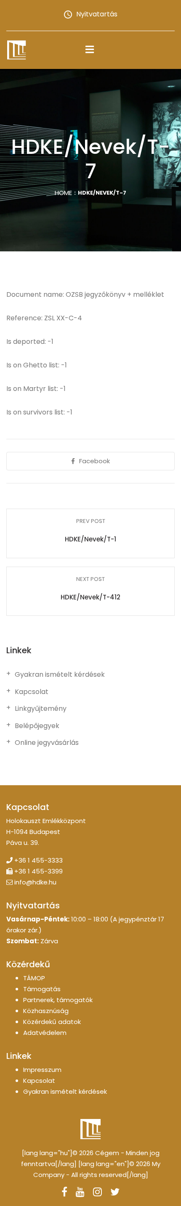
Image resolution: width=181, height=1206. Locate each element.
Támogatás (42, 988)
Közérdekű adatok (52, 1021)
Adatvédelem (45, 1032)
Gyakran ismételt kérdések (60, 674)
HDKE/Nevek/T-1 (90, 539)
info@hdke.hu (35, 882)
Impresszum (42, 1069)
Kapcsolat (31, 692)
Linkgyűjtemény (41, 708)
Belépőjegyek (37, 726)
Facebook (94, 461)
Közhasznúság (46, 1010)
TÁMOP (34, 978)
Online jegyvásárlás (47, 742)
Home (63, 192)
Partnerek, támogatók (58, 999)
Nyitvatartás (96, 14)
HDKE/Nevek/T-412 (90, 597)
